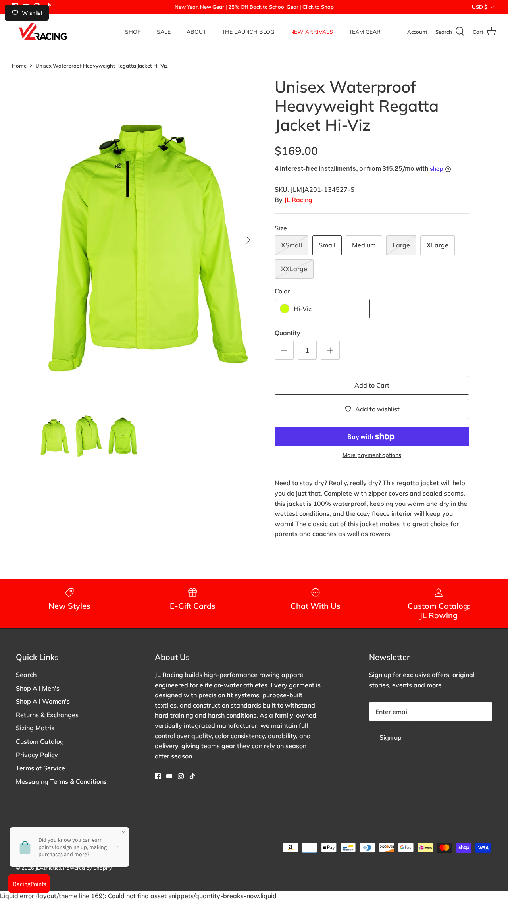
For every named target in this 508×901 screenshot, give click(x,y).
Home (19, 65)
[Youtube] (169, 776)
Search (26, 675)
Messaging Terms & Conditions (61, 781)
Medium (364, 245)
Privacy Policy (37, 755)
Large (401, 245)
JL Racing (298, 200)
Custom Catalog (40, 741)
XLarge (437, 245)
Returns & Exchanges (47, 715)
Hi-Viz (303, 309)
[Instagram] (181, 776)
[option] (148, 240)
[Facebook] (158, 776)
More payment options (372, 455)
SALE (164, 31)
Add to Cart (371, 385)
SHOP (133, 31)
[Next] (248, 240)
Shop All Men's (38, 688)
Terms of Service (40, 768)
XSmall (291, 245)
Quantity (287, 333)
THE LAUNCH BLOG (248, 31)
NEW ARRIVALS (311, 31)
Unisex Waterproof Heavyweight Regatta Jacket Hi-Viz (101, 65)
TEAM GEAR (365, 31)
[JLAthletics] (42, 31)
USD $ (479, 7)
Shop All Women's (43, 701)
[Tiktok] (192, 776)
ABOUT (196, 31)
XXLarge (294, 269)
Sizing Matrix (35, 728)
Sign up (390, 737)
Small (327, 245)
